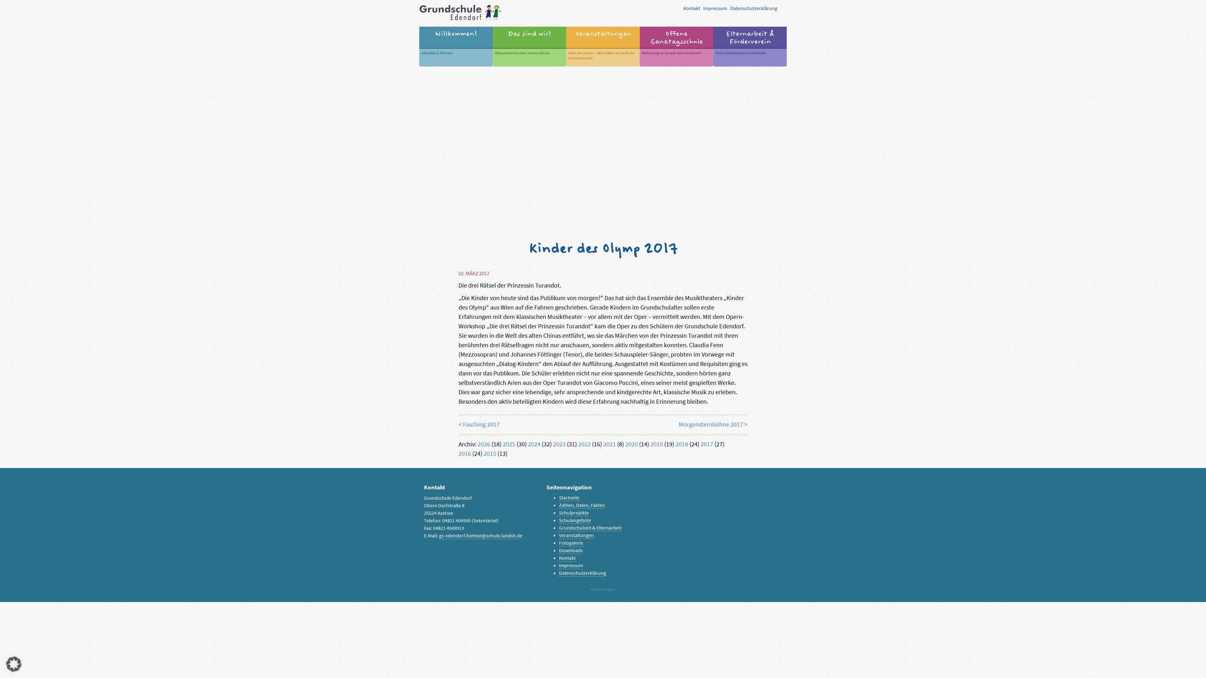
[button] (14, 664)
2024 (534, 444)
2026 (484, 444)
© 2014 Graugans (603, 589)
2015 (490, 453)
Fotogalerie (571, 543)
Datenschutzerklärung (753, 8)
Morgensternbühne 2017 (711, 424)
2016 (465, 453)
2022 (584, 444)
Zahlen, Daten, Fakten (582, 505)
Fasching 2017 (481, 424)
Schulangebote (575, 520)
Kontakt (691, 8)
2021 (609, 444)
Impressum (715, 8)
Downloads (571, 550)
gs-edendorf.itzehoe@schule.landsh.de (480, 535)
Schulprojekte (574, 512)
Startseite (569, 497)
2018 (682, 444)
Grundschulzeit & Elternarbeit (590, 528)
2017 (707, 444)
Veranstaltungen (576, 535)
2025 (509, 444)
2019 (656, 444)
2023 (559, 444)
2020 (631, 444)
